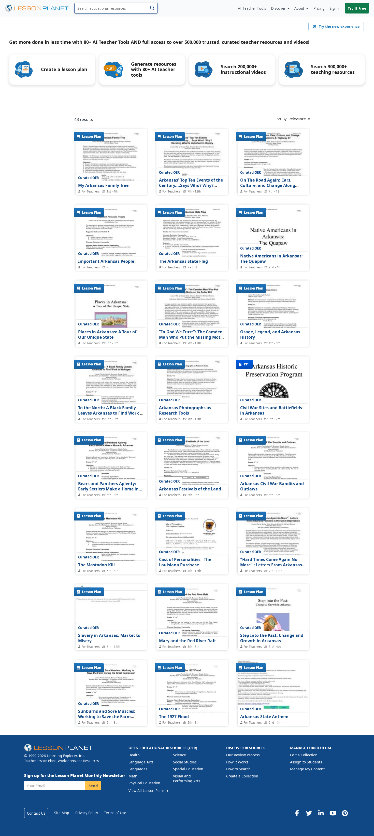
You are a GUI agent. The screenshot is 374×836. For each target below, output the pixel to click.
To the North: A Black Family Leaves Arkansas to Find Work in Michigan (111, 413)
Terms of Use (115, 812)
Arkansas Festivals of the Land (190, 489)
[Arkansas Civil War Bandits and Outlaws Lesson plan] (273, 478)
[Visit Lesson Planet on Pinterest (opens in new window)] (345, 813)
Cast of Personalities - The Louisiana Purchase (185, 562)
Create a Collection (242, 776)
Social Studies (185, 762)
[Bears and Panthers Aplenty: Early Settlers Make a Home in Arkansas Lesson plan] (111, 478)
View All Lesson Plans (147, 790)
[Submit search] (152, 8)
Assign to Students (306, 762)
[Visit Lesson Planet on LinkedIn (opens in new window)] (321, 813)
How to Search (238, 768)
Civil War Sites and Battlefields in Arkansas (271, 410)
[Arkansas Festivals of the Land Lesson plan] (192, 478)
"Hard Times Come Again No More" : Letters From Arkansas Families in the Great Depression (273, 565)
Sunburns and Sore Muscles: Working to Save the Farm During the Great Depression (107, 716)
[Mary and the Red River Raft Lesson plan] (192, 630)
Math (132, 776)
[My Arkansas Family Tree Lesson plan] (111, 175)
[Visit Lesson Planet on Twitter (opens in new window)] (309, 813)
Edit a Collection (304, 754)
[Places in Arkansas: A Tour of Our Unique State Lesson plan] (111, 326)
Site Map (61, 812)
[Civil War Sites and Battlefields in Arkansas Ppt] (273, 383)
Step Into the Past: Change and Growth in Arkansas (271, 638)
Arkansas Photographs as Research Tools (185, 410)
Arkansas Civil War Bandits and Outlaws (272, 486)
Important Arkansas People (106, 261)
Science (179, 754)
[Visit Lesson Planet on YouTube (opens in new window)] (333, 813)
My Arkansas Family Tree (103, 185)
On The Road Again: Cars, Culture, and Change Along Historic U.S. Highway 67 (267, 185)
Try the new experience (339, 26)
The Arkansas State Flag (183, 261)
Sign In (334, 8)
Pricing (318, 8)
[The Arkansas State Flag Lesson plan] (192, 250)
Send (93, 785)
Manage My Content (307, 768)
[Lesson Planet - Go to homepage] (39, 8)
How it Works (237, 762)
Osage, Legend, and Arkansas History (270, 334)
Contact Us (36, 813)
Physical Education (144, 782)
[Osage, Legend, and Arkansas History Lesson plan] (273, 326)
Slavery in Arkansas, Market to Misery (109, 638)
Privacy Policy (86, 812)
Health (134, 754)
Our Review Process (243, 754)
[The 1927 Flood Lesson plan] (192, 706)
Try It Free (357, 8)
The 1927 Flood (174, 716)
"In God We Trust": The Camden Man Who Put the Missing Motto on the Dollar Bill (192, 337)
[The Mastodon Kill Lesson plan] (111, 554)
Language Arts (140, 762)
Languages (137, 768)
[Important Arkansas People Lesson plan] (111, 250)
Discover (278, 8)
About (299, 8)
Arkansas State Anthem (264, 716)
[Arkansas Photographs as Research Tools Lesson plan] (192, 402)
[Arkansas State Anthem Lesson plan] (273, 687)
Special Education (188, 768)
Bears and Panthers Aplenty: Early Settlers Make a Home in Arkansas (108, 489)
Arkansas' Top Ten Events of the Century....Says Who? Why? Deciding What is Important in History (191, 188)
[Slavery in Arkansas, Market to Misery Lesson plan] (111, 611)
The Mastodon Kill (96, 565)
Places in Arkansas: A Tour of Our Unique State (107, 334)
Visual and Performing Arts (186, 779)
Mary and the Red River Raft (187, 640)
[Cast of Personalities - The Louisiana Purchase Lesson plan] (192, 554)
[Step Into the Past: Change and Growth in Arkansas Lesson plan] (273, 630)
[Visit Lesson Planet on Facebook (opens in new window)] (297, 813)
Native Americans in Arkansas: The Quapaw (271, 258)
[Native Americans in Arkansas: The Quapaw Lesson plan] (273, 250)
